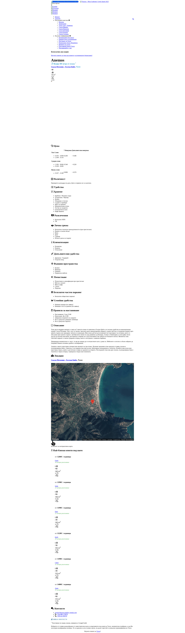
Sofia (56, 486)
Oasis (56, 460)
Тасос (98, 631)
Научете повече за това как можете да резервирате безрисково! (71, 55)
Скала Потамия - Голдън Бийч (63, 67)
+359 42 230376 (62, 616)
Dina (56, 511)
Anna (56, 588)
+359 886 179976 (62, 614)
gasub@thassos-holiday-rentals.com (66, 612)
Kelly (56, 537)
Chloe (57, 563)
